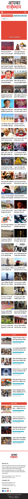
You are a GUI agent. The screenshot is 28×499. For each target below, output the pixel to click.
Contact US (5, 480)
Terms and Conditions (14, 497)
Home (4, 18)
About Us (5, 463)
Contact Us (10, 496)
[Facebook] (3, 491)
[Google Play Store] (11, 491)
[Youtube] (8, 491)
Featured (14, 403)
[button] (2, 12)
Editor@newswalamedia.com (8, 484)
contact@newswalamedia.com (9, 485)
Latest (14, 335)
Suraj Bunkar (14, 37)
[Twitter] (5, 491)
